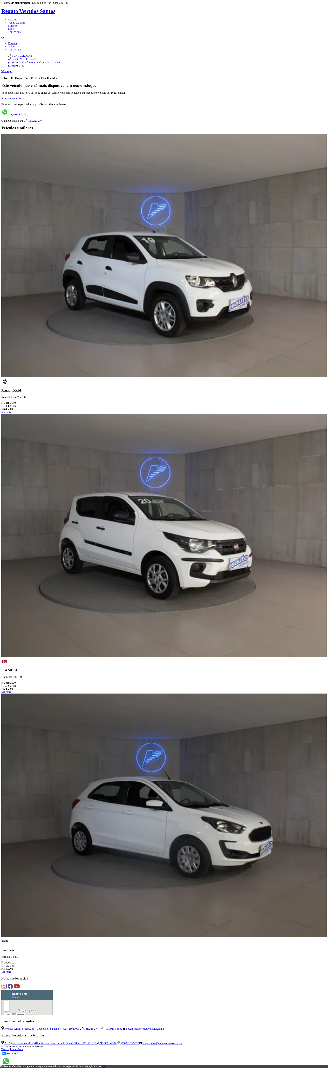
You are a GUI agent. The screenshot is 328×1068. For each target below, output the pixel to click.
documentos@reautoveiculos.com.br (145, 1028)
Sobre (11, 28)
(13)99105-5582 (17, 114)
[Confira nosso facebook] (11, 988)
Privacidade (16, 1049)
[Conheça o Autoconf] (10, 1054)
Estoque (12, 19)
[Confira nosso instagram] (4, 988)
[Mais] (2, 37)
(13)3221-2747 (35, 120)
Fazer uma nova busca (13, 98)
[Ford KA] (164, 816)
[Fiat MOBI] (164, 536)
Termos (5, 1049)
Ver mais (6, 412)
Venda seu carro (16, 22)
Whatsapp (6, 71)
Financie (12, 25)
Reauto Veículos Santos (28, 11)
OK (104, 1066)
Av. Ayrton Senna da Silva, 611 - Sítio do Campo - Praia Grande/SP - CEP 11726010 (50, 1043)
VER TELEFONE (21, 55)
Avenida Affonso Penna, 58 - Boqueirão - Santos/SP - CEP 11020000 (42, 1028)
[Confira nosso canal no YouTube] (17, 988)
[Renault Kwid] (164, 256)
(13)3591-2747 (108, 1043)
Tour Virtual (14, 31)
